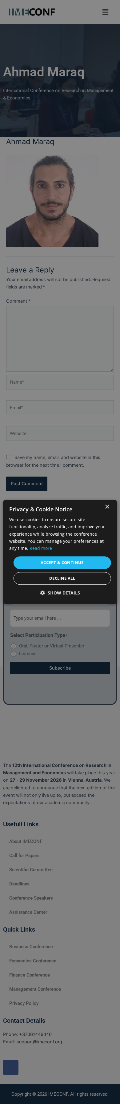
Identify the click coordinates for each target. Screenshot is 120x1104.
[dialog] (60, 552)
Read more (41, 548)
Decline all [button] (62, 578)
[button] (60, 593)
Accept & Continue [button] (62, 562)
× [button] (107, 507)
